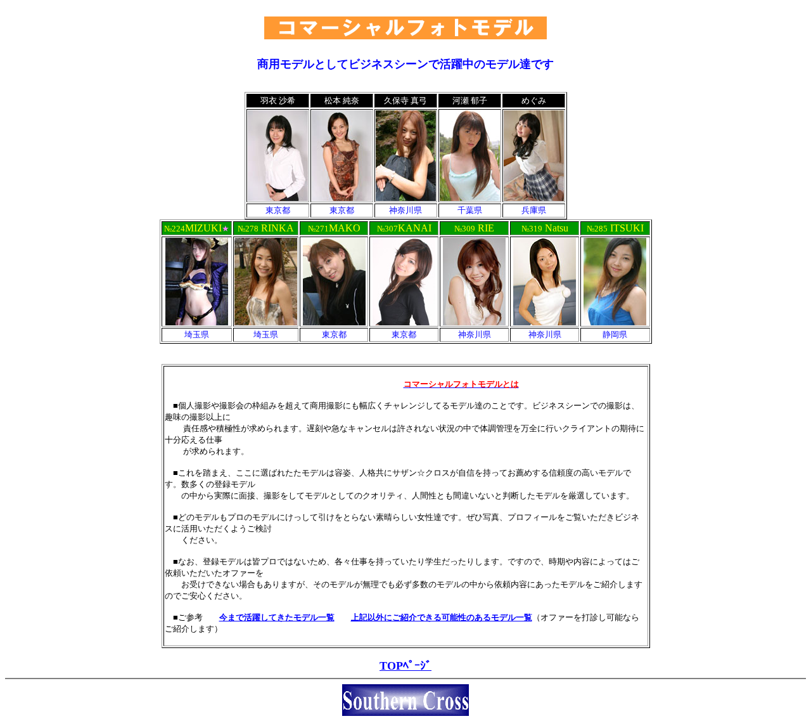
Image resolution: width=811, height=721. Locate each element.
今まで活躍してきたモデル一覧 (277, 617)
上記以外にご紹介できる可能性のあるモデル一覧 (441, 617)
